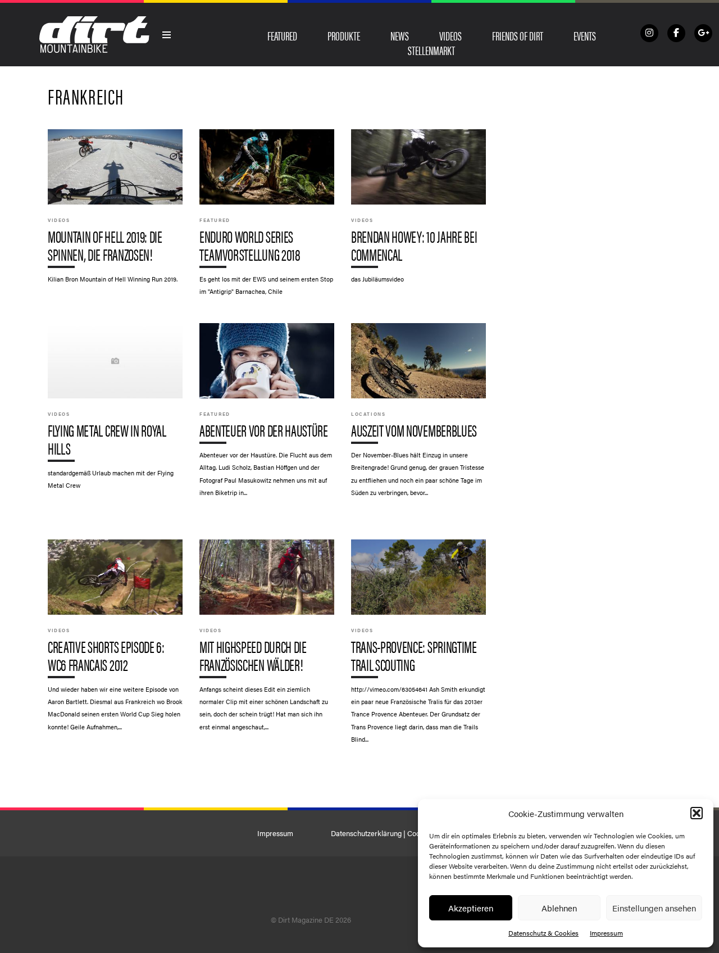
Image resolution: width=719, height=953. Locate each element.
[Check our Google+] (703, 33)
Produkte (343, 35)
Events (585, 35)
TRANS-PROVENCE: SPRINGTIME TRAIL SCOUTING (418, 646)
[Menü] (166, 34)
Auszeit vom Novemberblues (418, 415)
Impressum (606, 933)
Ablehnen (559, 908)
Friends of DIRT (517, 35)
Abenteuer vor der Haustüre (266, 415)
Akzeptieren (470, 908)
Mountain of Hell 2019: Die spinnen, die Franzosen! (115, 211)
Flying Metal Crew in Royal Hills (115, 411)
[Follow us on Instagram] (649, 33)
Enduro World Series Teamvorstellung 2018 (266, 217)
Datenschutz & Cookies (543, 933)
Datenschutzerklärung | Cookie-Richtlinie (396, 833)
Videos (450, 35)
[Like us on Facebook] (676, 33)
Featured (282, 35)
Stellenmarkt (431, 50)
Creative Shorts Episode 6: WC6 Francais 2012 (115, 640)
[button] (696, 813)
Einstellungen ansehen (654, 908)
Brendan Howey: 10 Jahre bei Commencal (418, 211)
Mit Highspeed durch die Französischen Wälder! (266, 640)
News (399, 35)
